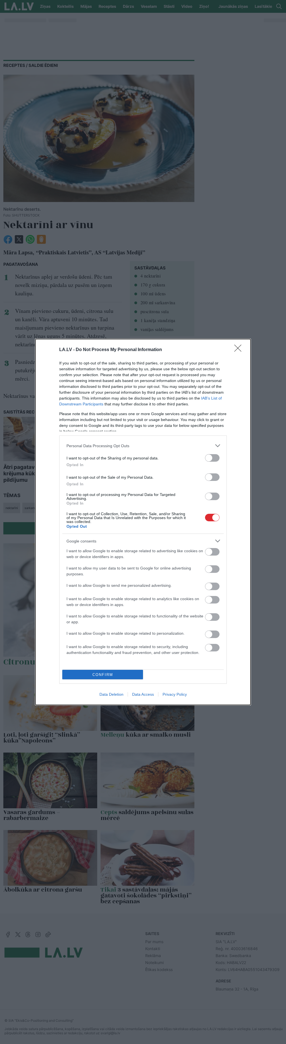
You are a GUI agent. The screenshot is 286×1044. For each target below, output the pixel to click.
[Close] (239, 350)
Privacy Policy (175, 694)
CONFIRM (102, 675)
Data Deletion (111, 694)
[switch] (212, 458)
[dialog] (143, 522)
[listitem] (143, 446)
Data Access (143, 694)
